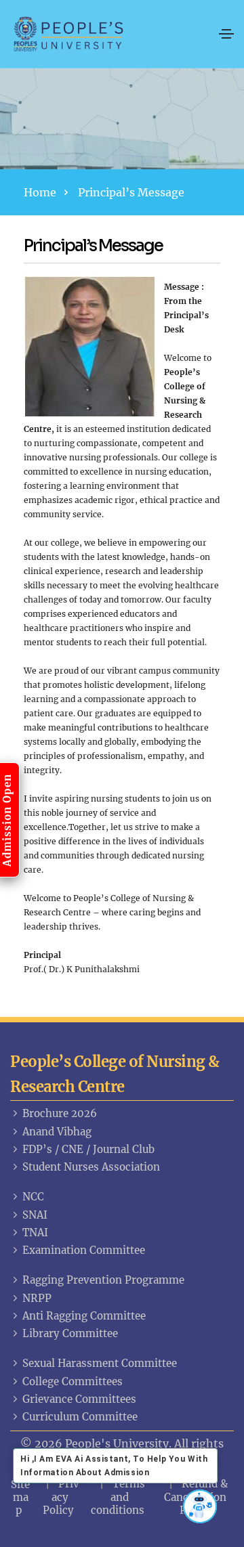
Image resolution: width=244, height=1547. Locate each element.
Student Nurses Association (91, 1166)
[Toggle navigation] (226, 34)
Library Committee (70, 1333)
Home (40, 192)
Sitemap (20, 1497)
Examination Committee (83, 1250)
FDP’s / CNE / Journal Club (88, 1149)
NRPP (37, 1298)
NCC (33, 1196)
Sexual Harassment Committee (99, 1363)
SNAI (34, 1214)
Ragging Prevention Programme (103, 1279)
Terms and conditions (118, 1497)
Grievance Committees (79, 1399)
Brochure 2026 (59, 1113)
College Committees (72, 1381)
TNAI (35, 1232)
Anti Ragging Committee (84, 1315)
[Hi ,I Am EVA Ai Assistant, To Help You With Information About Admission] (200, 1506)
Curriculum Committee (80, 1416)
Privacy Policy (61, 1497)
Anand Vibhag (57, 1131)
